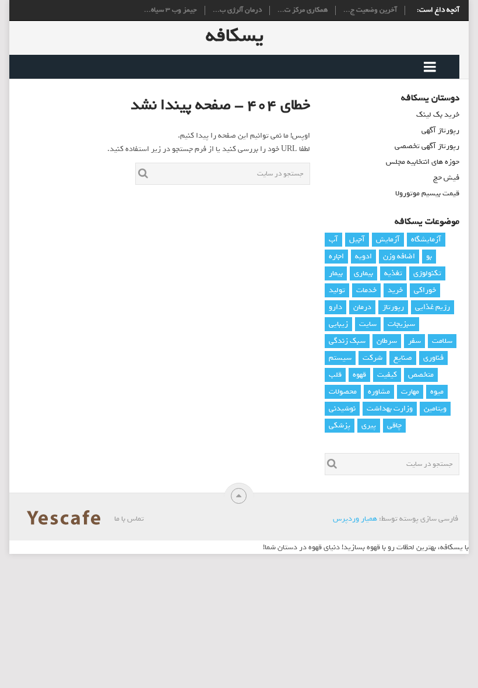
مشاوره (379, 391)
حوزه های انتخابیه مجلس (422, 162)
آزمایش (388, 239)
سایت (368, 324)
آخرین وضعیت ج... (370, 10)
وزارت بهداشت (390, 408)
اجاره (336, 256)
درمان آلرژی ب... (237, 10)
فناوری (433, 358)
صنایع (402, 358)
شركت (372, 358)
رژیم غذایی (432, 307)
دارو (335, 307)
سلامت (442, 341)
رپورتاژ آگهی (440, 130)
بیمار (336, 273)
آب (333, 239)
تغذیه (393, 273)
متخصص (421, 374)
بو (429, 256)
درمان (362, 307)
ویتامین (435, 408)
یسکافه (234, 35)
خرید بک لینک (437, 114)
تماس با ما (129, 519)
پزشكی (339, 425)
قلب (335, 374)
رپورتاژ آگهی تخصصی (427, 146)
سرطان (387, 341)
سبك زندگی (347, 341)
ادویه (363, 256)
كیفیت (387, 374)
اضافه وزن (399, 256)
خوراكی (425, 290)
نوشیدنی (342, 408)
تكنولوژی (427, 273)
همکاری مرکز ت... (302, 10)
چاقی (394, 425)
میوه (437, 391)
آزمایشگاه (426, 239)
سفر (414, 341)
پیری (368, 425)
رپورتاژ (393, 307)
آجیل (357, 239)
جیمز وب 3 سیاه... (170, 10)
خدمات (366, 290)
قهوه (359, 374)
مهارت (410, 391)
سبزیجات (401, 324)
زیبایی (338, 324)
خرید (395, 290)
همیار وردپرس (355, 519)
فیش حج (446, 177)
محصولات (343, 391)
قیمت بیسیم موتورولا (427, 193)
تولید (337, 290)
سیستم (340, 358)
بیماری (363, 273)
